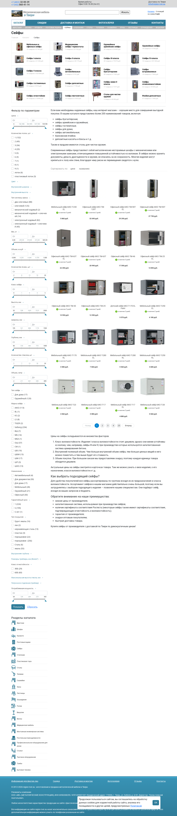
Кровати (38, 28)
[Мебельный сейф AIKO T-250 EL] (153, 287)
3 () (17, 145)
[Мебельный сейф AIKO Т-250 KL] (153, 337)
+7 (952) (20, 4)
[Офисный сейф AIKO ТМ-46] (123, 238)
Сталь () (19, 544)
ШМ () (18, 458)
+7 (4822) (20, 2)
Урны (122, 28)
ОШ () (18, 442)
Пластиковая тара (24, 661)
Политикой (136, 806)
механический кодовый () (27, 209)
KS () (17, 415)
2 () (17, 141)
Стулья (20, 751)
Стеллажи (78, 28)
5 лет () (18, 512)
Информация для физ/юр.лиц (24, 781)
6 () (17, 157)
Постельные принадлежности (28, 738)
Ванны (19, 719)
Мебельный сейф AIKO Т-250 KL (152, 356)
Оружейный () (23, 398)
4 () (17, 149)
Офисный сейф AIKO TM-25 (93, 306)
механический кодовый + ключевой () (31, 214)
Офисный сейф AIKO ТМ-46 (123, 256)
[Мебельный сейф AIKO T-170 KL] (64, 337)
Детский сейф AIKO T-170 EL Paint (123, 307)
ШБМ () (19, 454)
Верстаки (17, 28)
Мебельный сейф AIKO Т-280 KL (123, 356)
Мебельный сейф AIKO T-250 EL (152, 307)
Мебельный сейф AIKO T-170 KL (64, 356)
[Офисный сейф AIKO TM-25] (93, 287)
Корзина (151, 11)
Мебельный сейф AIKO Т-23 (64, 405)
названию (84, 168)
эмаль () (19, 548)
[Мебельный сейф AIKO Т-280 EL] (93, 337)
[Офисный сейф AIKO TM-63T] (93, 238)
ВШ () (18, 431)
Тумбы (19, 764)
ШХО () (19, 466)
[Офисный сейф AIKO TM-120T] (93, 188)
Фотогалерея (106, 23)
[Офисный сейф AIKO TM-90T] (153, 188)
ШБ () (18, 450)
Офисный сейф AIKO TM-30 (64, 306)
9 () (17, 168)
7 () (17, 160)
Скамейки (112, 28)
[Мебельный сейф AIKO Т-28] (153, 386)
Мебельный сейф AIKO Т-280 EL (93, 356)
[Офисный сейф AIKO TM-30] (64, 287)
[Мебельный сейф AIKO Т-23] (64, 386)
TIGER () (19, 423)
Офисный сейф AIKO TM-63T (93, 256)
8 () (17, 164)
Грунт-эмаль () (22, 521)
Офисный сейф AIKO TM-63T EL (63, 257)
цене (72, 168)
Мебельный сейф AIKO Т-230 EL (64, 208)
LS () (17, 419)
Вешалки (160, 28)
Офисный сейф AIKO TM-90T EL (123, 208)
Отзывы (132, 23)
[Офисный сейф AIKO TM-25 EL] (153, 238)
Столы (90, 28)
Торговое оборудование (26, 757)
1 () (18, 137)
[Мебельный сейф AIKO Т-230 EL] (64, 188)
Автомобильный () (24, 475)
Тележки (100, 28)
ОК (155, 802)
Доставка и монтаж (72, 23)
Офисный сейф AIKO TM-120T (93, 208)
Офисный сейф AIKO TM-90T (152, 207)
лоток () (19, 172)
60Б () (18, 572)
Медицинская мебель (25, 725)
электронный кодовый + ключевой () (31, 225)
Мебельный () (22, 487)
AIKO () (19, 407)
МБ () (18, 435)
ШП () (18, 462)
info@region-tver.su (156, 4)
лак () (18, 525)
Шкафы (28, 28)
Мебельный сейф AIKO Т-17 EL (123, 406)
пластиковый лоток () (25, 176)
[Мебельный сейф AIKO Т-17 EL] (123, 386)
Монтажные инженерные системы (30, 732)
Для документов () (24, 479)
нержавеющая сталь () (26, 529)
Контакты (157, 23)
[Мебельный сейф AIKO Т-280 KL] (123, 337)
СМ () (17, 446)
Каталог (18, 23)
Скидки (41, 23)
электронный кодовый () (27, 220)
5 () (17, 153)
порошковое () (22, 536)
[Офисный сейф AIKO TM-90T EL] (123, 188)
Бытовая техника (24, 770)
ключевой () (22, 205)
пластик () (20, 533)
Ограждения (146, 28)
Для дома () (21, 394)
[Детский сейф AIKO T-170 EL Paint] (123, 287)
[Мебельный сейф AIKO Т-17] (93, 386)
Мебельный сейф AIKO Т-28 (152, 405)
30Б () (18, 568)
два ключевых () (23, 202)
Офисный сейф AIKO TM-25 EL (152, 257)
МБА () (18, 438)
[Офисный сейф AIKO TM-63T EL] (64, 238)
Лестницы (133, 28)
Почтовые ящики (53, 28)
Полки (19, 706)
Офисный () (21, 494)
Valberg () (21, 427)
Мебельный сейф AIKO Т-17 (93, 405)
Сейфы (68, 28)
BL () (17, 411)
